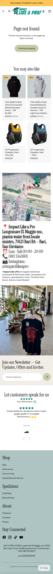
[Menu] (3, 11)
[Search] (9, 11)
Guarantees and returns (12, 478)
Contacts (6, 517)
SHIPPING (7, 493)
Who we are (7, 469)
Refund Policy (8, 498)
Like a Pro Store (22, 566)
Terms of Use (8, 473)
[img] (26, 399)
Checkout (6, 513)
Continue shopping (26, 48)
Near (4, 465)
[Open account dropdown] (43, 11)
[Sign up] (47, 377)
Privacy (5, 522)
